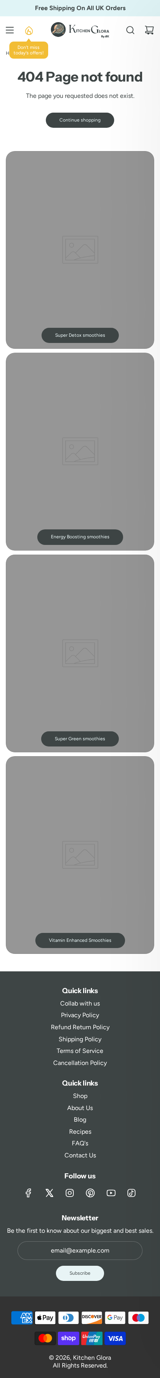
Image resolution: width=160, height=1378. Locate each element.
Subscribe (80, 1273)
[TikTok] (131, 1192)
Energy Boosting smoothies (80, 536)
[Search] (130, 30)
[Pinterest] (90, 1192)
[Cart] (149, 30)
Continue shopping (80, 120)
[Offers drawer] (28, 30)
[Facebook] (28, 1192)
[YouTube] (110, 1192)
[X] (49, 1192)
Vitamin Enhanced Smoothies (80, 940)
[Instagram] (69, 1192)
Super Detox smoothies (80, 335)
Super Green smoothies (80, 738)
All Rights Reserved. (80, 1365)
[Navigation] (9, 30)
